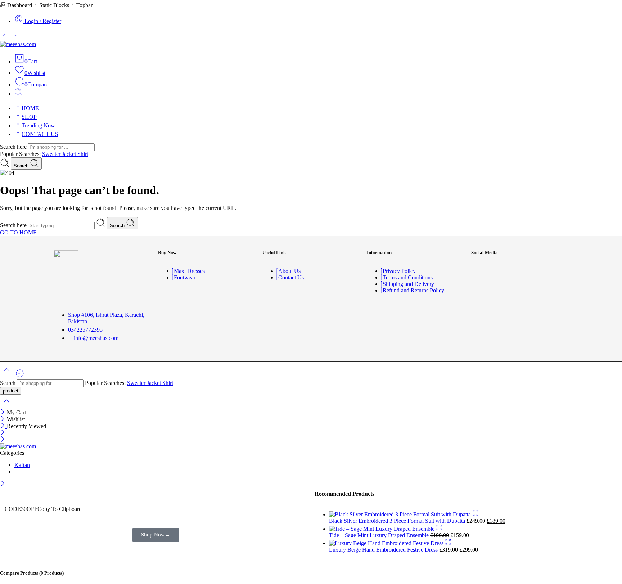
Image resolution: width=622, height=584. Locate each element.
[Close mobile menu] (2, 440)
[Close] (3, 412)
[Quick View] (475, 514)
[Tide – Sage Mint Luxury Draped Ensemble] (382, 529)
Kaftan (22, 465)
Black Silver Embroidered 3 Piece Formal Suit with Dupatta (397, 521)
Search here (14, 147)
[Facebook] (488, 271)
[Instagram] (509, 271)
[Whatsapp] (552, 271)
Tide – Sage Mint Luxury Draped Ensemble (379, 535)
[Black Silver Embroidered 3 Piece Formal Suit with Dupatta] (400, 514)
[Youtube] (531, 271)
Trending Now (38, 125)
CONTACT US (40, 134)
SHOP (29, 117)
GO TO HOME (18, 232)
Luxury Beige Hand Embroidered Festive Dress (384, 550)
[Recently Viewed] (19, 376)
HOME (30, 108)
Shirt (82, 154)
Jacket (69, 154)
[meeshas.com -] (18, 44)
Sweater (52, 154)
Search (22, 166)
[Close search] (6, 406)
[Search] (18, 94)
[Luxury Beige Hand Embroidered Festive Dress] (387, 543)
